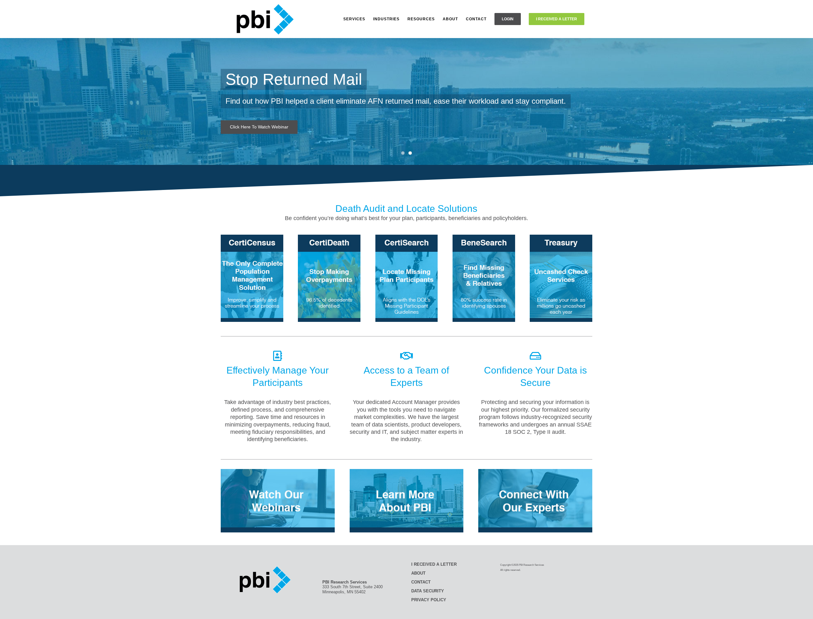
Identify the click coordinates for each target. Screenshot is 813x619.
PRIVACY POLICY (428, 599)
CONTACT (421, 582)
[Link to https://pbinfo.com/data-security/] (535, 356)
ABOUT (418, 573)
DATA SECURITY (427, 591)
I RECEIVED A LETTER (434, 564)
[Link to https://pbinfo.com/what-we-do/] (277, 356)
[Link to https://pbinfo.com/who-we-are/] (406, 356)
